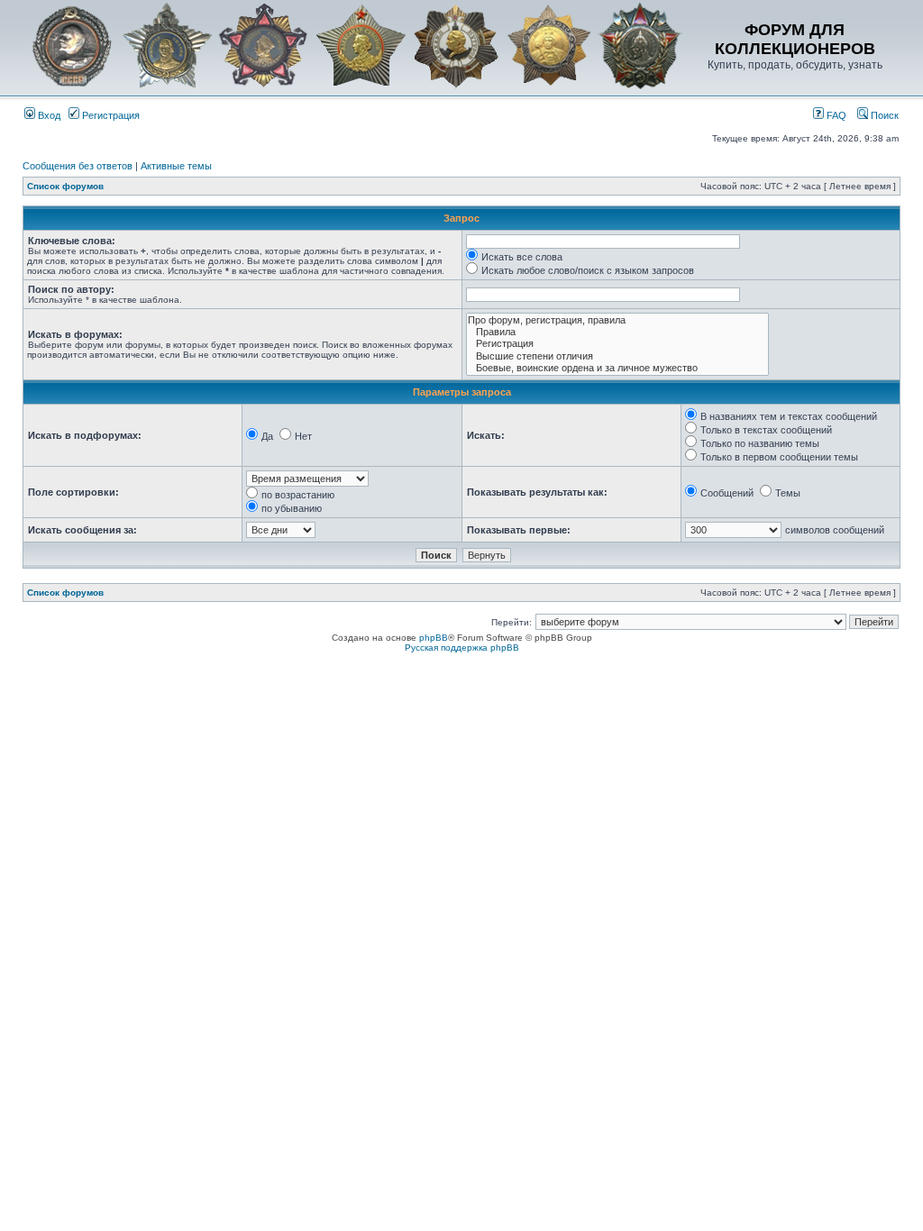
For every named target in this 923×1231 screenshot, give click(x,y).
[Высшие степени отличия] (617, 356)
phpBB (433, 638)
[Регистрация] (617, 344)
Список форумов (65, 186)
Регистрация (109, 115)
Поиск (883, 115)
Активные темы (176, 165)
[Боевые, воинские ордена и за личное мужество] (617, 368)
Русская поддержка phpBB (462, 647)
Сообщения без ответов (78, 165)
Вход (47, 115)
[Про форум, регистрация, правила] (617, 320)
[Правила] (617, 332)
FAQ (835, 115)
